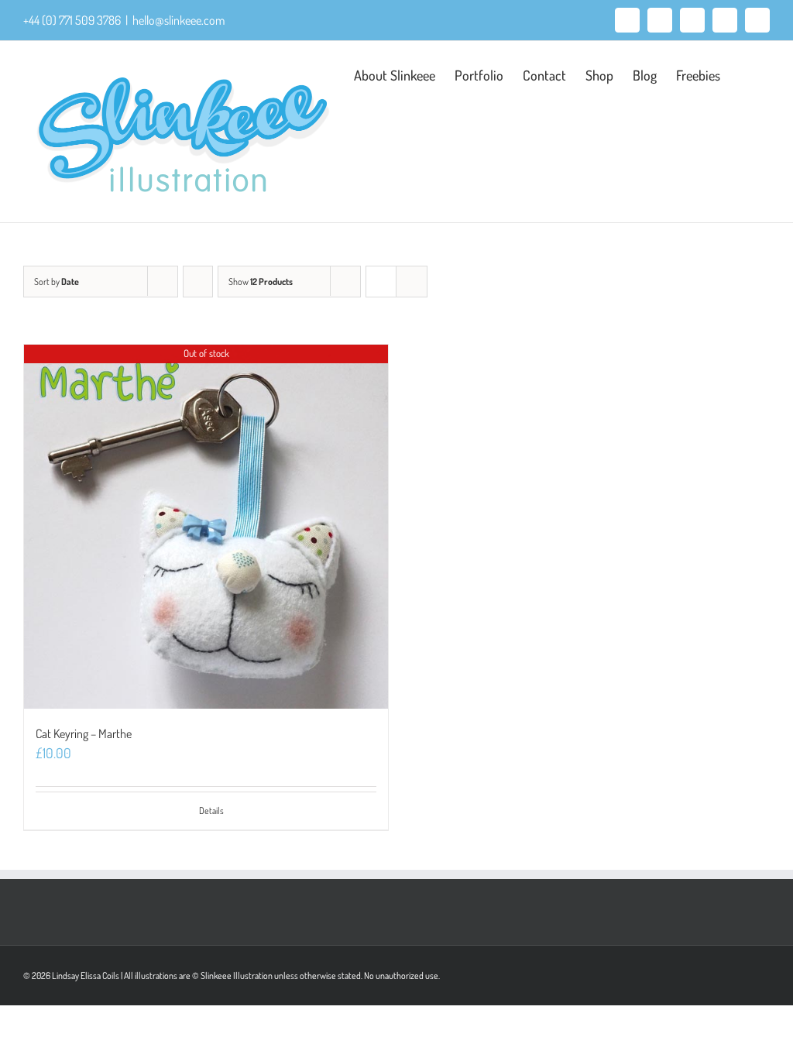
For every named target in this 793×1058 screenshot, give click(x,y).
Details (211, 810)
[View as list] (411, 281)
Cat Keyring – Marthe (84, 733)
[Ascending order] (198, 281)
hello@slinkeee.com (178, 20)
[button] (745, 73)
